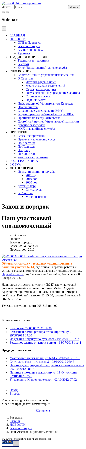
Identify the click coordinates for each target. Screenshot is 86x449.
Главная (15, 421)
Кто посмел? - (31, 328)
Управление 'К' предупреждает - (43, 379)
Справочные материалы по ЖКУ (40, 110)
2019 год (31, 178)
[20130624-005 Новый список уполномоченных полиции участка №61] (42, 258)
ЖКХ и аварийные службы (36, 128)
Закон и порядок (29, 46)
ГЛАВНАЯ (17, 35)
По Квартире (26, 143)
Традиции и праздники (33, 60)
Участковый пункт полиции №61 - (45, 358)
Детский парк (27, 186)
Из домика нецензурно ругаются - (44, 339)
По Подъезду (26, 146)
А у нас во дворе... (30, 49)
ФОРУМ (15, 164)
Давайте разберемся (31, 125)
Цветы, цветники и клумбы (36, 171)
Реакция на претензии (33, 157)
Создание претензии (32, 135)
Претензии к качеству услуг (37, 139)
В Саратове (25, 193)
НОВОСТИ (18, 39)
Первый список (12, 274)
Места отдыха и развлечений (45, 85)
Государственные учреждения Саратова (53, 92)
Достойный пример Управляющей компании (48, 121)
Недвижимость (36, 100)
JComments (43, 410)
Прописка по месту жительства (39, 118)
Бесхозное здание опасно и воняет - (45, 342)
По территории (28, 153)
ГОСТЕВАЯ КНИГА (24, 161)
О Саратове (25, 78)
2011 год (31, 175)
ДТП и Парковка (29, 42)
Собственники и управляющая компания (46, 74)
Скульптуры (34, 189)
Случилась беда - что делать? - (42, 361)
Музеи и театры (36, 196)
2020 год (31, 182)
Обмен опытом (28, 107)
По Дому (24, 150)
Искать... (8, 7)
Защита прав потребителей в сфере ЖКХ (46, 114)
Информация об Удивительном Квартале (45, 103)
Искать (74, 7)
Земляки (23, 64)
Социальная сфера (38, 96)
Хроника (24, 53)
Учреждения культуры (41, 89)
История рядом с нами (41, 82)
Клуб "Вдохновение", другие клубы (42, 67)
